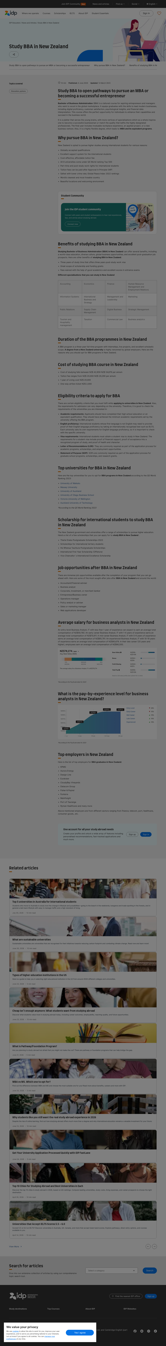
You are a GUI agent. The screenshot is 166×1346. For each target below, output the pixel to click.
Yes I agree (80, 1332)
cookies (16, 1331)
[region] (50, 1332)
